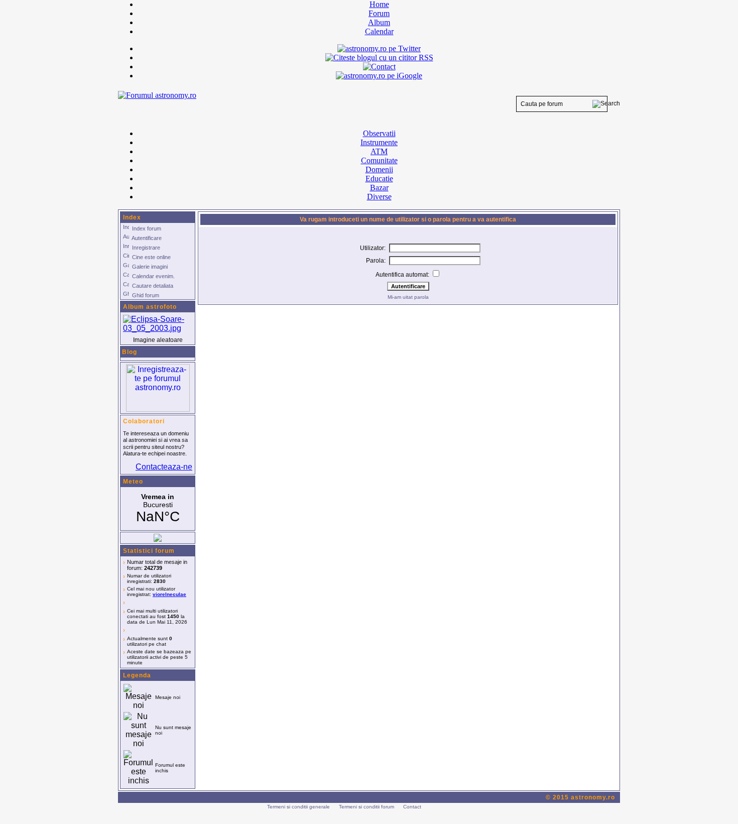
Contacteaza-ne (164, 466)
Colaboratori (144, 421)
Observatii (379, 133)
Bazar (379, 187)
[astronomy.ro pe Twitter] (379, 48)
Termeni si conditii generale (298, 806)
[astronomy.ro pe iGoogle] (379, 75)
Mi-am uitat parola (408, 297)
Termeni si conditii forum (366, 806)
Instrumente (379, 142)
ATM (379, 151)
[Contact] (379, 66)
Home (379, 4)
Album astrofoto (150, 306)
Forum (379, 13)
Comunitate (379, 160)
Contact (412, 806)
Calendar (379, 31)
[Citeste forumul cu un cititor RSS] (379, 57)
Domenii (379, 169)
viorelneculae (169, 594)
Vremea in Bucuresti (157, 508)
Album (379, 22)
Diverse (379, 196)
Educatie (379, 178)
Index (132, 217)
